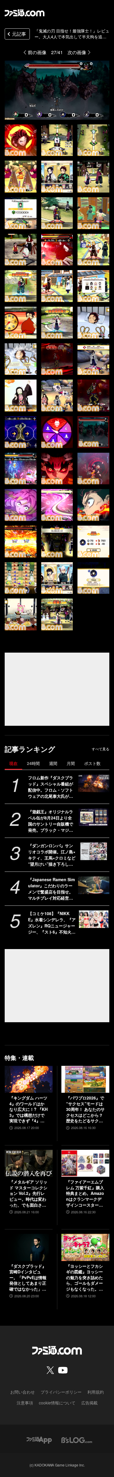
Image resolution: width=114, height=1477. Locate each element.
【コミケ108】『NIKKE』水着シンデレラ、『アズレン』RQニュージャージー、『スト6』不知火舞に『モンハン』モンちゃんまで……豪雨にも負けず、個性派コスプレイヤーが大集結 (52, 922)
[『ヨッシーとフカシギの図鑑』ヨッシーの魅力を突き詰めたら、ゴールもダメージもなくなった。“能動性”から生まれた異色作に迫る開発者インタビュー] (85, 1247)
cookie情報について (57, 1403)
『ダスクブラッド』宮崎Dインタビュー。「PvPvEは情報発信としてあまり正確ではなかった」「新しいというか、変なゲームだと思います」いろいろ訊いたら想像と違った (27, 1277)
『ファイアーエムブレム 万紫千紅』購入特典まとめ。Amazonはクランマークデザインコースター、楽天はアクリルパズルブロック (85, 1193)
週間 (53, 763)
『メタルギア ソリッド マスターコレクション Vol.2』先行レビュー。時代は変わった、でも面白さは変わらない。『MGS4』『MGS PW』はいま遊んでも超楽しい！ (28, 1193)
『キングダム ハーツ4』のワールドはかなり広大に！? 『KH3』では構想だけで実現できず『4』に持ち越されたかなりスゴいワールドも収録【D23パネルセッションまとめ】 (28, 1109)
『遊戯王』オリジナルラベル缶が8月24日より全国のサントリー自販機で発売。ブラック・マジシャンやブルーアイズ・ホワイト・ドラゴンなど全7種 (51, 821)
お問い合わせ (22, 1392)
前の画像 (37, 52)
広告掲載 (89, 1403)
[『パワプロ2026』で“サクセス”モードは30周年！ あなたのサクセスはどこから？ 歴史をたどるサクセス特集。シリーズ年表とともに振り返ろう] (85, 1079)
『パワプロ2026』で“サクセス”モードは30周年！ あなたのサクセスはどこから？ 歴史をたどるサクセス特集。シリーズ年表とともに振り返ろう (85, 1109)
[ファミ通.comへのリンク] (24, 12)
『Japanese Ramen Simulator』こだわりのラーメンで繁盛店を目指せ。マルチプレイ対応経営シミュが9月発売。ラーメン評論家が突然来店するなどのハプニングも (51, 888)
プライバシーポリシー (61, 1392)
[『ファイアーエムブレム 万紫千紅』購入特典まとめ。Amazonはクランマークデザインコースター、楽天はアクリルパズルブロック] (85, 1163)
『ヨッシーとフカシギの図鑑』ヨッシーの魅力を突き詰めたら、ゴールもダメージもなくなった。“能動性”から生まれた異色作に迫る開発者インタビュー (84, 1277)
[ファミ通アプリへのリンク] (39, 1439)
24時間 (33, 763)
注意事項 (25, 1403)
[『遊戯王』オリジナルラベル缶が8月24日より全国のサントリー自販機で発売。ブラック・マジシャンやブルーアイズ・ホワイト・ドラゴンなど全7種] (93, 817)
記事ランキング (30, 749)
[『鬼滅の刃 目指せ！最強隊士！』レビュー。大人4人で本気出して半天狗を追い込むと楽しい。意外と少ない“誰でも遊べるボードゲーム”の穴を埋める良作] (21, 140)
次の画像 (77, 52)
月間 (71, 763)
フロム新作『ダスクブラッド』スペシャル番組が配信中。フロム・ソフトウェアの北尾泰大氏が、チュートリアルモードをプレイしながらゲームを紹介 (50, 787)
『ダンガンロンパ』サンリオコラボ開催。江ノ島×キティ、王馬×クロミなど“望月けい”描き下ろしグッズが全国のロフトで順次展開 (51, 855)
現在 (13, 763)
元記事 (19, 33)
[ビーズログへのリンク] (76, 1439)
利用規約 (95, 1392)
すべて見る (100, 749)
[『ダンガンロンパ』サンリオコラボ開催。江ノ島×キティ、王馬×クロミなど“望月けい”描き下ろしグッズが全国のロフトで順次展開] (93, 851)
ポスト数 (92, 763)
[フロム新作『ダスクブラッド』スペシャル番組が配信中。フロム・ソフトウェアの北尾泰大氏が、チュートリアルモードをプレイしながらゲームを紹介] (93, 783)
